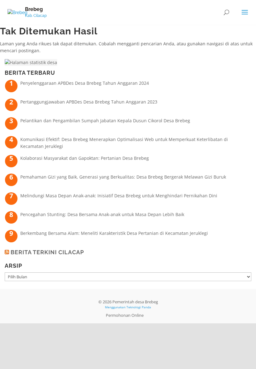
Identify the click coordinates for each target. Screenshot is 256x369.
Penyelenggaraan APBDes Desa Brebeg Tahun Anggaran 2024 (84, 83)
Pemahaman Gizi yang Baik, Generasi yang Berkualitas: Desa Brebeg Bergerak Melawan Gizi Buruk (123, 177)
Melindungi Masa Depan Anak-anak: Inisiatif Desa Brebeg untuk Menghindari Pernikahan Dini (118, 196)
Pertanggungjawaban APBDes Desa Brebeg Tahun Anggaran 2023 (88, 102)
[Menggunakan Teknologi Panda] (17, 12)
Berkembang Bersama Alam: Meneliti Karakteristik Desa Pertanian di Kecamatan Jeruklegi (114, 233)
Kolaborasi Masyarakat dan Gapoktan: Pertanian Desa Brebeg (84, 158)
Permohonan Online (125, 315)
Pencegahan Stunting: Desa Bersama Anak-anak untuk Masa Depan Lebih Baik (102, 214)
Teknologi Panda (138, 307)
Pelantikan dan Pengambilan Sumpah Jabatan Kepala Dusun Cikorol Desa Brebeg (105, 121)
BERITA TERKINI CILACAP (47, 252)
